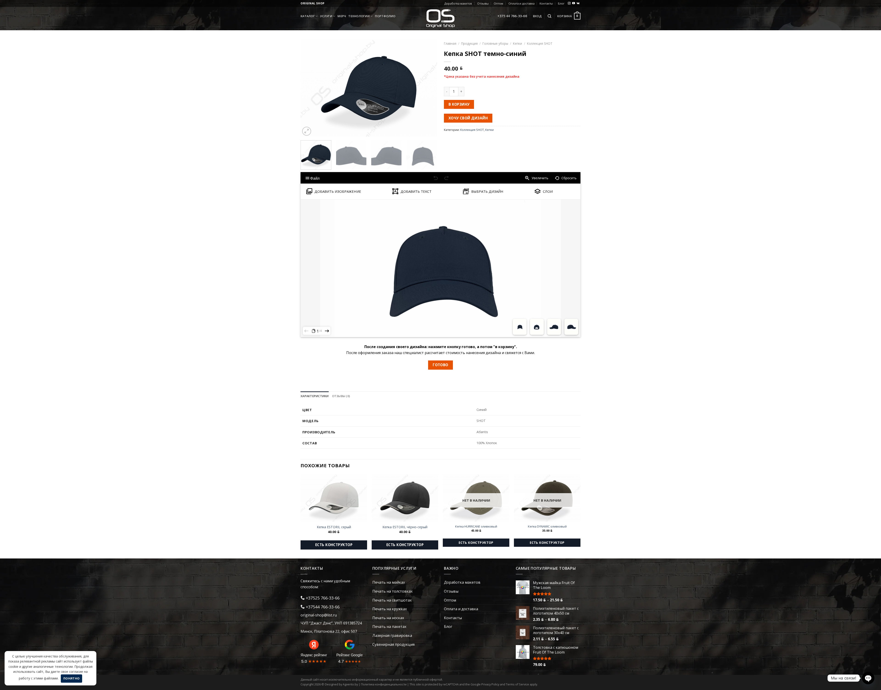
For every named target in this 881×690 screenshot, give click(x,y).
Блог (561, 3)
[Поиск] (549, 16)
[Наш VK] (578, 3)
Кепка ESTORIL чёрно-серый (404, 527)
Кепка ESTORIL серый (334, 527)
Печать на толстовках (392, 591)
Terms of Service (517, 684)
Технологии (359, 16)
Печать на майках (388, 582)
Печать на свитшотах (392, 600)
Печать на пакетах (389, 626)
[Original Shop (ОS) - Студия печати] (440, 18)
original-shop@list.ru (319, 615)
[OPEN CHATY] (868, 678)
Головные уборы (495, 43)
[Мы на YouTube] (573, 3)
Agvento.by (350, 684)
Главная (450, 43)
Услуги (326, 16)
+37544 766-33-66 (322, 607)
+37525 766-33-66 (322, 598)
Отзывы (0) (341, 396)
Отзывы (483, 3)
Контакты (546, 3)
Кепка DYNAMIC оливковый (547, 526)
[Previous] (309, 88)
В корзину (459, 104)
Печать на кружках (389, 608)
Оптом (498, 3)
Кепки (517, 43)
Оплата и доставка (521, 3)
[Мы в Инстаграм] (569, 3)
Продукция (469, 43)
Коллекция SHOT (539, 43)
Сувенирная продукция (393, 644)
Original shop (313, 3)
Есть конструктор (333, 544)
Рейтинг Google (349, 655)
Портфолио (385, 16)
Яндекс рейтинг (314, 655)
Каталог (308, 16)
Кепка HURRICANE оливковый (476, 526)
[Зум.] (306, 131)
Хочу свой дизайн (468, 118)
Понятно (71, 678)
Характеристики (315, 396)
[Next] (428, 88)
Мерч (341, 16)
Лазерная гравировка (392, 635)
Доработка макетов (458, 3)
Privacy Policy (490, 684)
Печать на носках (388, 617)
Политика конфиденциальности (384, 684)
